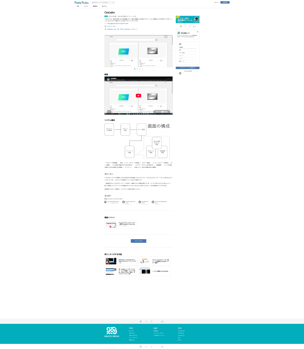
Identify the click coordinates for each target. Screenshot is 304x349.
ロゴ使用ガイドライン (159, 335)
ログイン (216, 2)
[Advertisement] (138, 293)
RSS (179, 338)
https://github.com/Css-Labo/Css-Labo (117, 23)
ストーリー (181, 55)
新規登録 (225, 2)
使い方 (104, 6)
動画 (180, 50)
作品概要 (181, 47)
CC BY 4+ (130, 16)
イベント (86, 6)
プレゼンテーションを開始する (187, 68)
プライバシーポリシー (159, 333)
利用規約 (155, 331)
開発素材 (95, 6)
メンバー (181, 58)
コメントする (138, 241)
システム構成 (182, 53)
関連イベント (182, 61)
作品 (78, 6)
